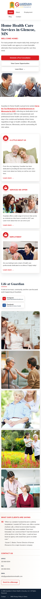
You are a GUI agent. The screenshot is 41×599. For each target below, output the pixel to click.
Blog (10, 17)
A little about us (18, 140)
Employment (28, 12)
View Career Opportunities (20, 63)
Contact (18, 17)
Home (11, 12)
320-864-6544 (5, 561)
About (18, 12)
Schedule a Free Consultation (20, 58)
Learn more (8, 178)
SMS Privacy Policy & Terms (18, 596)
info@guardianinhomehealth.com (11, 576)
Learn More (20, 69)
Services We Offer (18, 190)
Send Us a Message (10, 582)
